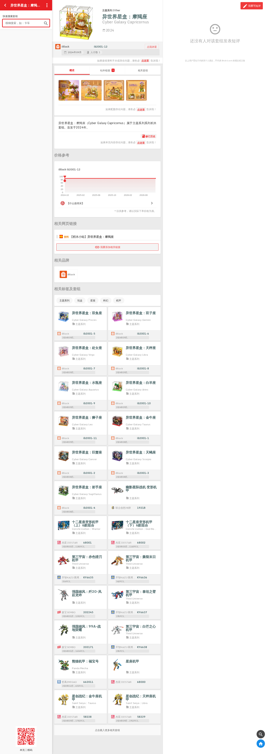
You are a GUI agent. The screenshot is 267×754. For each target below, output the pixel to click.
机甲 (118, 300)
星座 (92, 300)
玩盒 (79, 300)
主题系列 (64, 300)
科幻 (105, 300)
